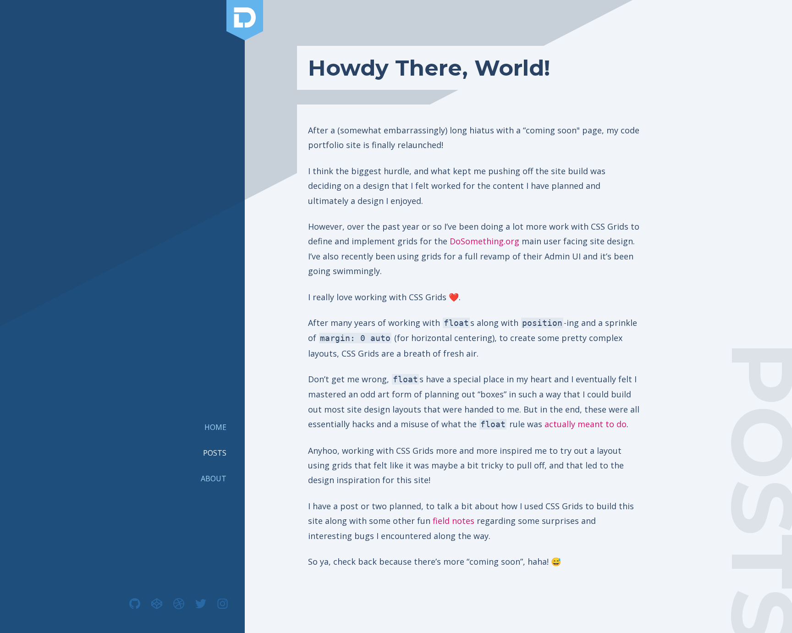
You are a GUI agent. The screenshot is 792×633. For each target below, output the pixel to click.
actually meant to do (585, 423)
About (213, 478)
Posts (214, 453)
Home (215, 427)
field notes (453, 520)
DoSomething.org (484, 241)
